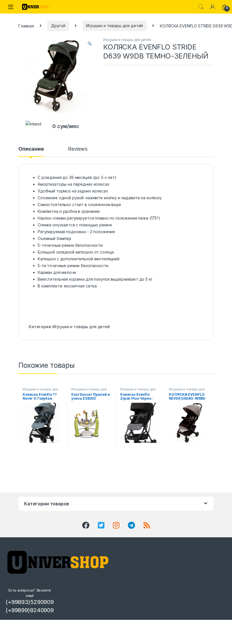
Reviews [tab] (77, 149)
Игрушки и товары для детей (114, 25)
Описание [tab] (31, 149)
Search (201, 7)
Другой (58, 25)
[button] (89, 43)
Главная (26, 25)
